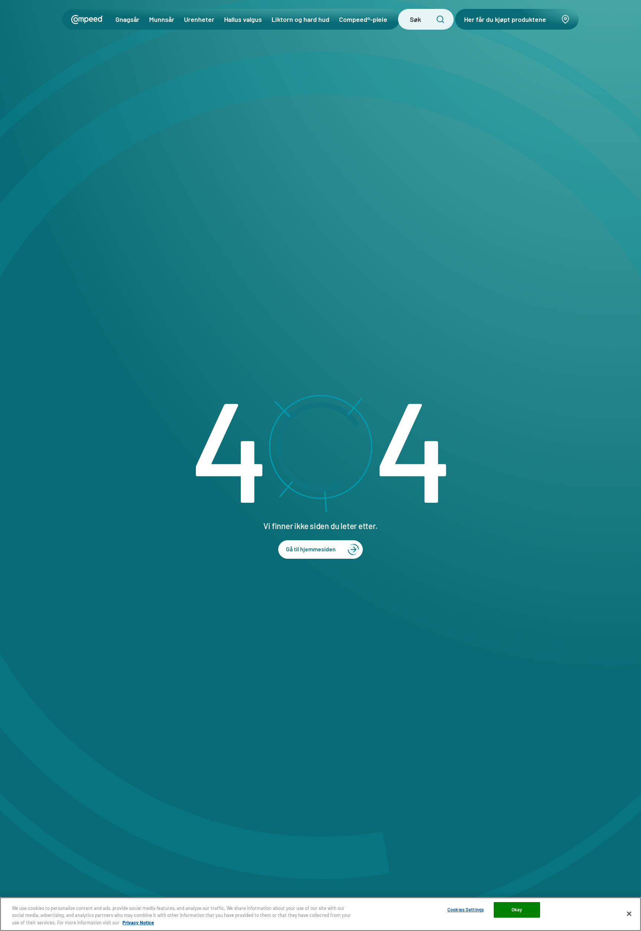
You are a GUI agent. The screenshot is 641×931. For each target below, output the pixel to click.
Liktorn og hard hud (300, 19)
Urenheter (199, 19)
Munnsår (161, 19)
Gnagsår (127, 19)
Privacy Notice (138, 922)
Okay (517, 909)
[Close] (629, 913)
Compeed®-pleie (363, 19)
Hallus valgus (243, 19)
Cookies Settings (465, 909)
